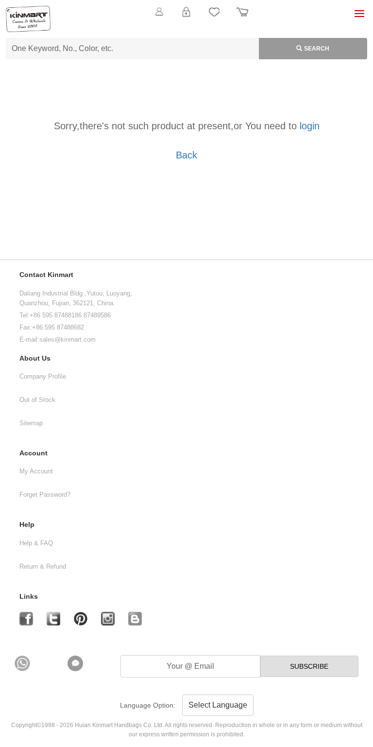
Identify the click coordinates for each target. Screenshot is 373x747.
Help (26, 524)
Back (186, 155)
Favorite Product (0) (186, 28)
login (310, 126)
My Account (36, 471)
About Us (35, 358)
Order (242, 17)
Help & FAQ (36, 543)
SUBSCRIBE (309, 666)
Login (186, 17)
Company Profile (42, 376)
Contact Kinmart (46, 274)
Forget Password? (44, 494)
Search (316, 48)
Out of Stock (37, 399)
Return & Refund (42, 566)
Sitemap (31, 423)
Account (33, 453)
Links (28, 596)
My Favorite (214, 17)
